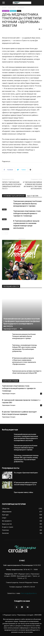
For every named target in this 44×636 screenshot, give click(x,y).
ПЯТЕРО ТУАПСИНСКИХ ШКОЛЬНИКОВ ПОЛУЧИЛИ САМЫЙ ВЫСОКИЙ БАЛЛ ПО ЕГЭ (11, 185)
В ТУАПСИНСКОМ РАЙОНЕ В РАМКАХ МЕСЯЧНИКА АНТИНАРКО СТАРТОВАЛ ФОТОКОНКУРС (32, 185)
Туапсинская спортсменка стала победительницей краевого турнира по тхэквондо (27, 213)
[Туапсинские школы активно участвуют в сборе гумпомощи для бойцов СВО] (6, 374)
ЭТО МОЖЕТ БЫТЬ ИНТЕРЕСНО (14, 196)
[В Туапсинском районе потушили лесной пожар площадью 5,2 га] (7, 485)
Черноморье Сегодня (10, 329)
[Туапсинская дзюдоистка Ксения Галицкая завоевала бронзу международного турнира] (7, 205)
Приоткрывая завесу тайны (23, 492)
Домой (4, 8)
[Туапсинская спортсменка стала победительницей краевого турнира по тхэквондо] (7, 215)
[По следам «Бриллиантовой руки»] (7, 475)
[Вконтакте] (27, 607)
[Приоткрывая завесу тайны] (7, 496)
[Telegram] (22, 607)
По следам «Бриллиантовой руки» (26, 472)
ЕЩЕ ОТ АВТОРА (32, 196)
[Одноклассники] (16, 607)
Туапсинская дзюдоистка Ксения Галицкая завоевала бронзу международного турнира (27, 203)
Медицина (21, 8)
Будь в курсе (12, 8)
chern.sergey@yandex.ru (29, 593)
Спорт (19, 11)
